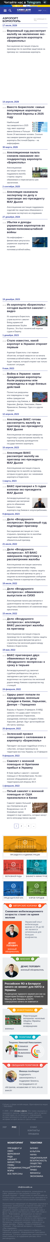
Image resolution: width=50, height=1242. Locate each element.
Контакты (34, 1130)
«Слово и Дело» (20, 1111)
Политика (35, 1166)
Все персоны (15, 1174)
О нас (33, 1127)
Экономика (36, 1176)
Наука (33, 1154)
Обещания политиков (25, 1065)
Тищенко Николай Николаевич (25, 1042)
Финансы (35, 1173)
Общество (36, 1163)
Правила (33, 1134)
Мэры (10, 1170)
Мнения (25, 959)
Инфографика (25, 1010)
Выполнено (23, 1049)
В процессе (23, 1046)
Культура (35, 1151)
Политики (25, 1037)
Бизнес (34, 1148)
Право (33, 1170)
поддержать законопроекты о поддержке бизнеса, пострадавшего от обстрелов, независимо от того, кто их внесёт (24, 1081)
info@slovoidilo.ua (25, 1187)
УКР (40, 10)
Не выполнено (24, 1052)
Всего (20, 1056)
